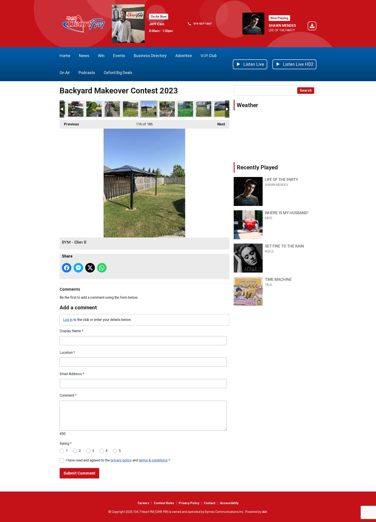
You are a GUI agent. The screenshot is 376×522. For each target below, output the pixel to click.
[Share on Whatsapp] (102, 268)
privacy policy (121, 460)
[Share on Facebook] (66, 268)
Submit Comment (79, 473)
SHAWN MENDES (282, 26)
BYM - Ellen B (148, 109)
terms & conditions (153, 460)
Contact (209, 503)
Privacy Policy (189, 503)
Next (219, 124)
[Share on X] (90, 268)
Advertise (183, 55)
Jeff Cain (156, 24)
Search (306, 90)
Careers (143, 503)
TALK (268, 284)
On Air (65, 72)
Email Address (72, 374)
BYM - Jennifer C (75, 109)
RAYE (268, 218)
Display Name (71, 331)
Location (67, 352)
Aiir (264, 512)
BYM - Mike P (167, 109)
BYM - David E (185, 109)
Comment (68, 395)
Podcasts (87, 72)
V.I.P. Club (209, 55)
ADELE (269, 251)
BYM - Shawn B (222, 109)
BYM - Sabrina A (112, 109)
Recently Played (257, 167)
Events (119, 55)
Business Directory (150, 55)
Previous (69, 124)
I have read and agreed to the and (118, 460)
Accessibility (229, 503)
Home (65, 55)
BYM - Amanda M (94, 109)
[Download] (312, 27)
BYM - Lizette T (130, 109)
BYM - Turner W (203, 109)
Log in (67, 320)
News (84, 55)
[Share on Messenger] (78, 268)
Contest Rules (164, 503)
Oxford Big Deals (118, 72)
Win (101, 55)
